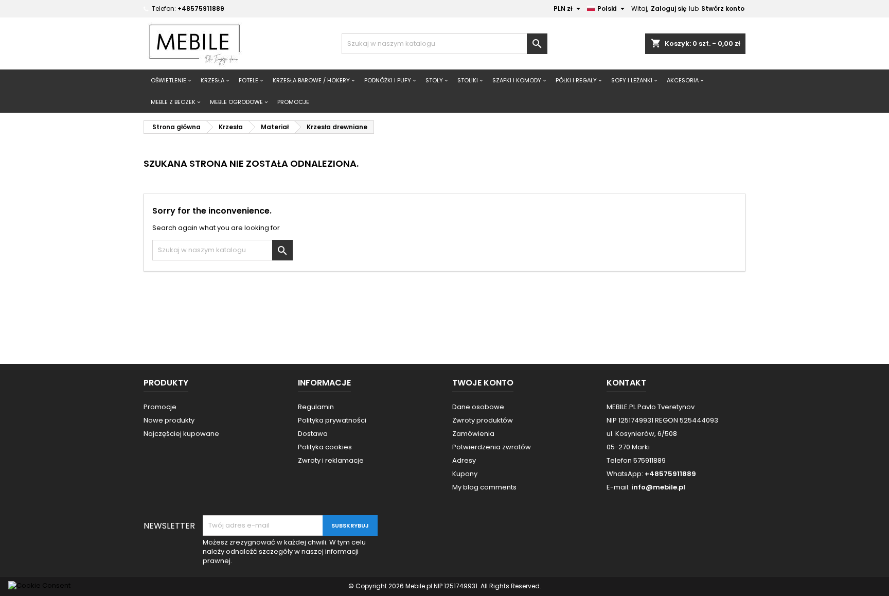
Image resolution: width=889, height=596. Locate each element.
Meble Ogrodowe (236, 102)
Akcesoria (683, 80)
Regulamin (316, 407)
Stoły (434, 80)
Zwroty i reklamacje (331, 460)
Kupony (464, 474)
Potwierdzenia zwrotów (491, 447)
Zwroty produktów (482, 420)
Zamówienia (473, 434)
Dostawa (313, 434)
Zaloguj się (668, 8)
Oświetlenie (168, 80)
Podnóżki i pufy (387, 80)
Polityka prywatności (332, 420)
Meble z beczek (173, 102)
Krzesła (212, 80)
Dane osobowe (478, 407)
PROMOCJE (293, 102)
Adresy (464, 460)
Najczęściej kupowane (181, 434)
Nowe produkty (169, 420)
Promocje (160, 407)
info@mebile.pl (658, 487)
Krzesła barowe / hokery (311, 80)
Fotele (248, 80)
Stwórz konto (722, 8)
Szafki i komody (516, 80)
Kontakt (626, 383)
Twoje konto (482, 383)
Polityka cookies (325, 447)
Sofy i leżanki (631, 80)
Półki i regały (576, 80)
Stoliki (467, 80)
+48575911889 (200, 8)
